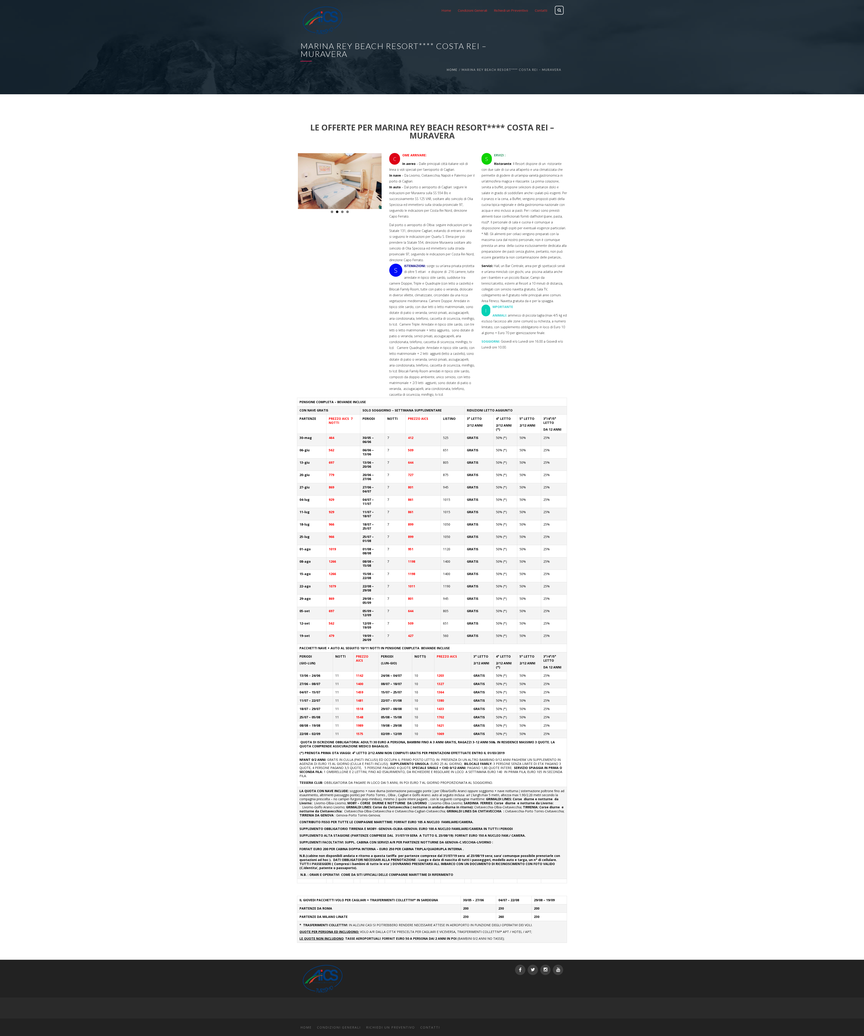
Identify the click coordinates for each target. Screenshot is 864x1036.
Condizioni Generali (339, 1027)
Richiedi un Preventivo (390, 1027)
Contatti (430, 1027)
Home (452, 70)
